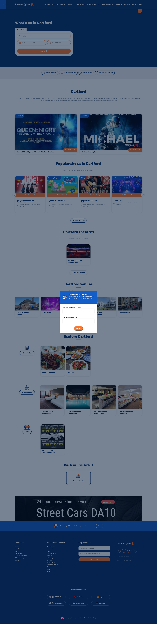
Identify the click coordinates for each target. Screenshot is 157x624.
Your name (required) (70, 317)
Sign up (78, 328)
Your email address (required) (72, 307)
